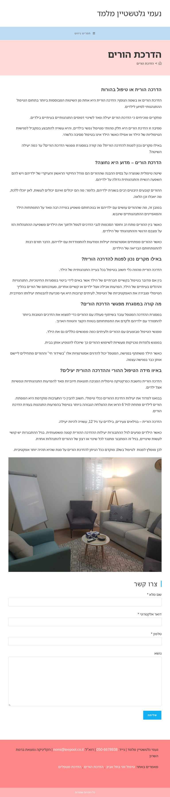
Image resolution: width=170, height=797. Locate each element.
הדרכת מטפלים (69, 766)
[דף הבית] (160, 63)
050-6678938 (107, 749)
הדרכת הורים (145, 63)
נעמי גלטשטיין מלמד (129, 13)
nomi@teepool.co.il (68, 749)
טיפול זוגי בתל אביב (120, 766)
